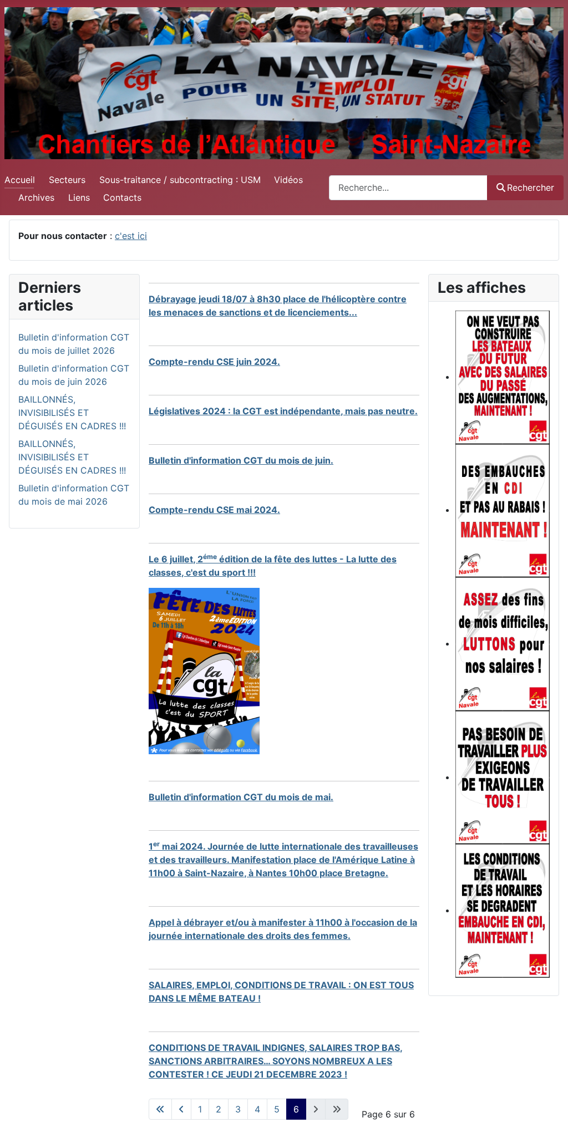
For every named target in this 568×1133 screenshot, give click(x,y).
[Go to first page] (160, 1109)
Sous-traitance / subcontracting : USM (180, 179)
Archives (36, 197)
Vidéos (288, 179)
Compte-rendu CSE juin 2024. (214, 361)
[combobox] (408, 187)
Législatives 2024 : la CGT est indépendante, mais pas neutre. (283, 410)
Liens (79, 197)
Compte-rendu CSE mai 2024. (214, 509)
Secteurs (67, 179)
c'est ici (131, 235)
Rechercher (530, 187)
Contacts (122, 197)
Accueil (19, 179)
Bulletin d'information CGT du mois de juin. (241, 460)
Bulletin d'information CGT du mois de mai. (241, 796)
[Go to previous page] (181, 1109)
